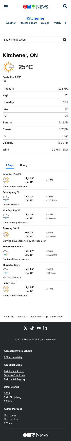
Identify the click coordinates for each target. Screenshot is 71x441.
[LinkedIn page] (45, 328)
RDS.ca (8, 423)
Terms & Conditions (14, 375)
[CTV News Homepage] (35, 7)
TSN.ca (8, 401)
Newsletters (56, 316)
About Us (9, 316)
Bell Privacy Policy (14, 371)
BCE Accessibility (13, 357)
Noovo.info (10, 415)
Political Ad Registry (14, 379)
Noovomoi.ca (11, 419)
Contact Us (23, 316)
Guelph (45, 23)
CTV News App (39, 316)
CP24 (7, 393)
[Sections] (6, 6)
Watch (57, 23)
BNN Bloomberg (12, 397)
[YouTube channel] (39, 328)
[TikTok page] (32, 328)
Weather (11, 23)
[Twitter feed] (26, 328)
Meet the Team (28, 23)
